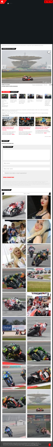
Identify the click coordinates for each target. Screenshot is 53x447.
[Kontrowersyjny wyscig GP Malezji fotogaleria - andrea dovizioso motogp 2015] (14, 207)
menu (51, 1)
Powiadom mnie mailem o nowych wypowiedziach (16, 173)
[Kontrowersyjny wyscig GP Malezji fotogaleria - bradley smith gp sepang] (39, 256)
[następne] (38, 66)
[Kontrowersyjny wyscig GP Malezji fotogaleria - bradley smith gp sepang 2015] (14, 280)
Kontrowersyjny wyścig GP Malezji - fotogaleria (23, 45)
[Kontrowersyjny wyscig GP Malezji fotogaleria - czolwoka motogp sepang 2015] (39, 280)
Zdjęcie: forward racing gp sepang (37, 45)
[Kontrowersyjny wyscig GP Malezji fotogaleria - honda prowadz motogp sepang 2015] (39, 426)
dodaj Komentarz (8, 177)
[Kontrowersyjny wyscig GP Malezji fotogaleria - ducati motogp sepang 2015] (39, 328)
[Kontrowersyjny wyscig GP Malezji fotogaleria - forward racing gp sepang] (39, 401)
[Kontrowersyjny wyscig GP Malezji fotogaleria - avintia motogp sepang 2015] (14, 231)
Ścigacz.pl (2, 2)
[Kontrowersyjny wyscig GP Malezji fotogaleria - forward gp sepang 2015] (14, 401)
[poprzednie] (14, 66)
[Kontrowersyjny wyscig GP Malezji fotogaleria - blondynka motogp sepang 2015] (14, 256)
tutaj (34, 444)
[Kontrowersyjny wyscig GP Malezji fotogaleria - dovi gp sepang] (39, 304)
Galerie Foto (14, 91)
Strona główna (4, 45)
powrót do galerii (5, 84)
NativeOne (26, 136)
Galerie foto (12, 45)
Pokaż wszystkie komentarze (8, 143)
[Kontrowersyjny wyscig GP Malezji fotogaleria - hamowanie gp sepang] (14, 426)
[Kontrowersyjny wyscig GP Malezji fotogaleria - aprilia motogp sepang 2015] (39, 207)
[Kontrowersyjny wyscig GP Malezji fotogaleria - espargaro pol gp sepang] (14, 353)
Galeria (8, 45)
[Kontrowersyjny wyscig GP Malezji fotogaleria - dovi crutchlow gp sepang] (14, 304)
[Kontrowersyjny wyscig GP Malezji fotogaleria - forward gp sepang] (39, 377)
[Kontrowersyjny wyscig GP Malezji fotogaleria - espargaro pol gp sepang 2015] (39, 353)
